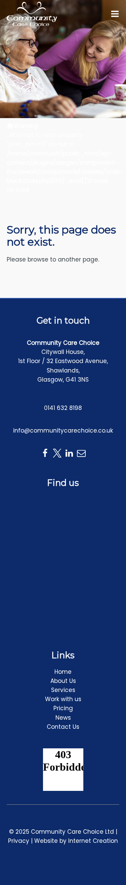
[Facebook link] (45, 453)
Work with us (63, 699)
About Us (63, 681)
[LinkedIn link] (69, 453)
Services (63, 690)
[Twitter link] (57, 453)
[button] (115, 13)
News (63, 718)
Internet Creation (93, 841)
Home (63, 672)
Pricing (63, 708)
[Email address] (81, 453)
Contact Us (63, 727)
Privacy (18, 841)
